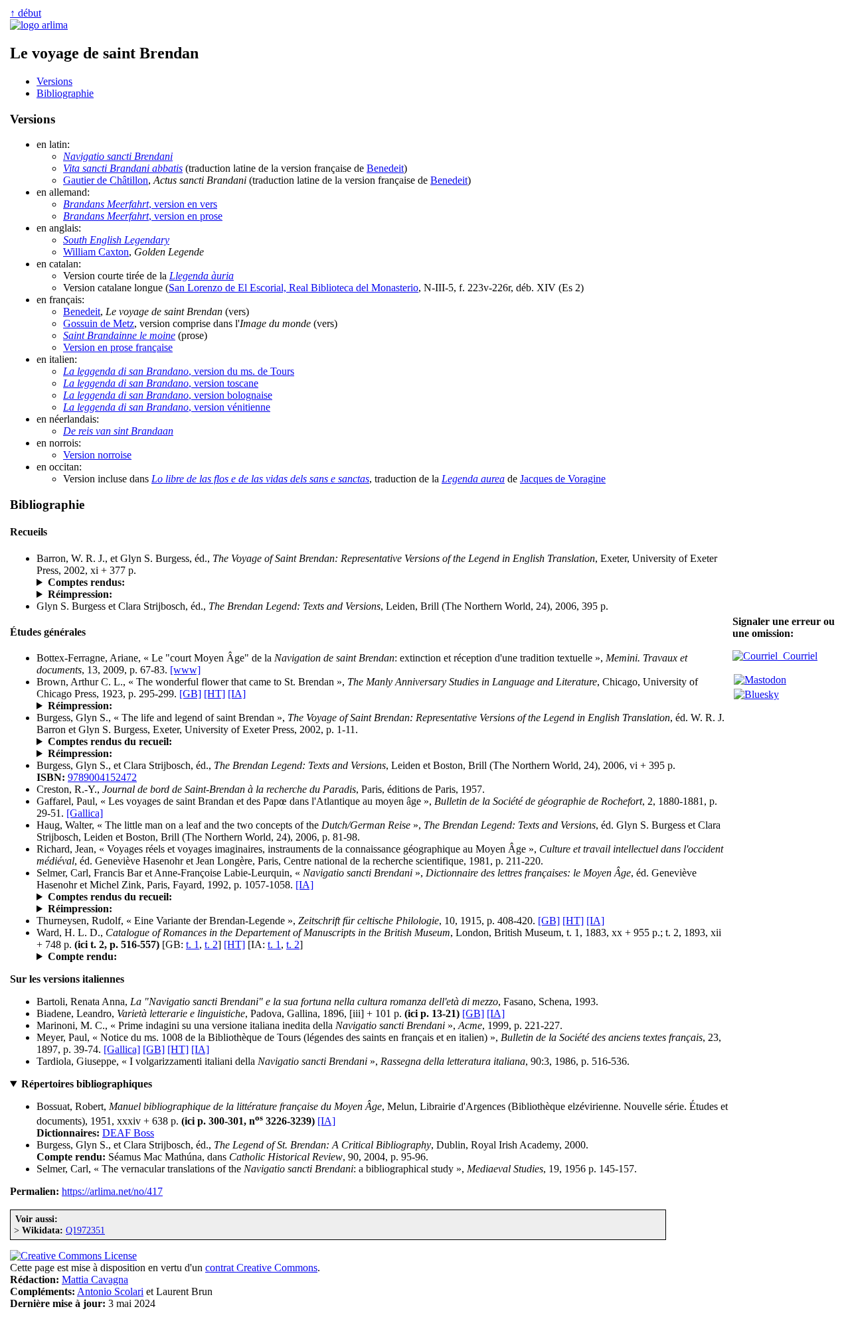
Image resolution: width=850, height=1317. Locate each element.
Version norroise (97, 454)
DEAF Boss (128, 1133)
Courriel (797, 655)
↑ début (25, 13)
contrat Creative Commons (261, 1267)
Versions (54, 81)
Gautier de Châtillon (105, 180)
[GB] (190, 693)
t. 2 (211, 944)
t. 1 (192, 944)
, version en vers (140, 204)
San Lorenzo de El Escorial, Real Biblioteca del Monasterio (293, 287)
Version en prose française (118, 347)
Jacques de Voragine (563, 478)
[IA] (237, 693)
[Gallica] (84, 813)
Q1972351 (85, 1230)
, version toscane (160, 383)
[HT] (214, 693)
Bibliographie (65, 93)
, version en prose (142, 216)
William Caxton (96, 251)
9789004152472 (102, 777)
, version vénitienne (166, 407)
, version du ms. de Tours (178, 371)
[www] (185, 669)
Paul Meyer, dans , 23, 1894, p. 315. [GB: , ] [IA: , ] (238, 957)
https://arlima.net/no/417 (112, 1191)
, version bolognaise (167, 395)
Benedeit (385, 168)
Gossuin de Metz (98, 323)
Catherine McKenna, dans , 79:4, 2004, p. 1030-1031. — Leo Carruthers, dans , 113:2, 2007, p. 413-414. (309, 583)
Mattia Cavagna (95, 1279)
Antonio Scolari (110, 1291)
